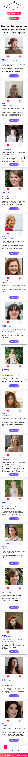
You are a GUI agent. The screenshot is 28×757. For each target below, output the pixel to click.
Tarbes (4, 371)
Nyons (4, 326)
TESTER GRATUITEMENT (14, 13)
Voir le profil (14, 76)
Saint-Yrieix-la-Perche (8, 61)
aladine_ (4, 59)
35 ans (10, 504)
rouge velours (6, 236)
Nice (3, 415)
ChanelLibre (5, 192)
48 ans (8, 548)
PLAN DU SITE (15, 755)
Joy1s (3, 103)
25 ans (10, 282)
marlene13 (5, 281)
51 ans (18, 61)
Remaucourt (5, 238)
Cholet (4, 459)
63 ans (11, 105)
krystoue (4, 591)
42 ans (9, 371)
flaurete (4, 546)
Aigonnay (4, 725)
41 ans (12, 238)
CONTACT (24, 755)
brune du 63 (5, 679)
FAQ (5, 755)
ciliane (4, 325)
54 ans (9, 459)
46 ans (9, 592)
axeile (3, 413)
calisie (4, 502)
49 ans (10, 681)
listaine (4, 458)
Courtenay (5, 105)
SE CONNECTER (14, 18)
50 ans (10, 194)
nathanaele (5, 369)
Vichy (3, 548)
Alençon (4, 194)
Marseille (4, 282)
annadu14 (5, 635)
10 (19, 750)
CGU (8, 755)
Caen (3, 636)
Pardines (4, 681)
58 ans (9, 149)
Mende (4, 149)
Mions (3, 592)
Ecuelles (4, 504)
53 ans (8, 415)
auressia (4, 148)
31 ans (9, 326)
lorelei (4, 723)
